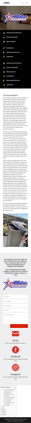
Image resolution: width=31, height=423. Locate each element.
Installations (8, 393)
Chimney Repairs (7, 405)
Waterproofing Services (10, 394)
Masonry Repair (9, 392)
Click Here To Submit (19, 326)
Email (15, 340)
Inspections (8, 395)
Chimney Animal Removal (13, 33)
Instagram (4, 413)
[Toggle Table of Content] (13, 387)
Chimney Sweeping (9, 390)
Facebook (4, 410)
